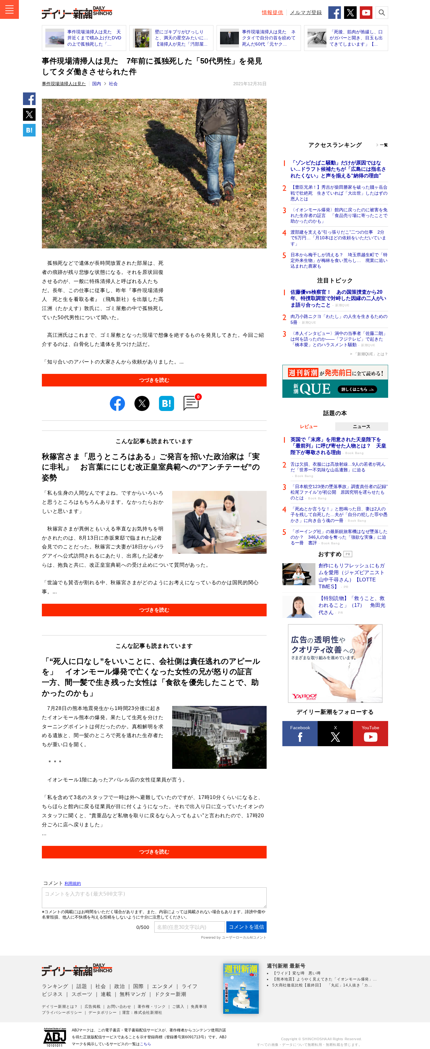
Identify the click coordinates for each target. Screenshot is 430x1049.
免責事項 (199, 1006)
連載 (106, 994)
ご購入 (178, 1006)
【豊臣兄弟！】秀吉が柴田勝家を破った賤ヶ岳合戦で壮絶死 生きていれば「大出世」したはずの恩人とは (339, 193)
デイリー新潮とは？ (60, 1006)
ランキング (55, 986)
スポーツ (82, 994)
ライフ (189, 986)
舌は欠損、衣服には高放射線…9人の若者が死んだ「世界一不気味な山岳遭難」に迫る (338, 470)
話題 (81, 986)
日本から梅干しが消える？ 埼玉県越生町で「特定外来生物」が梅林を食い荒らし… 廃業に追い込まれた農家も (339, 260)
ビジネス (52, 994)
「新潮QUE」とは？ (371, 354)
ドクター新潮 (170, 994)
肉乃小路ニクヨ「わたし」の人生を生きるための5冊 (339, 319)
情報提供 (272, 12)
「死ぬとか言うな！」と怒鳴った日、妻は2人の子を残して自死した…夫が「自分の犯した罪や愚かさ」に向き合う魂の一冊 (339, 514)
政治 (119, 986)
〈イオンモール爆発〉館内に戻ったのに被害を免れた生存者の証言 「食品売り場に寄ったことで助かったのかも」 (339, 215)
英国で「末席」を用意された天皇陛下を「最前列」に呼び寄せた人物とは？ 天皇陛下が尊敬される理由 (338, 446)
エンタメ (162, 986)
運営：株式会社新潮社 (142, 1012)
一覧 (384, 145)
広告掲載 (93, 1006)
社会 (113, 83)
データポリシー (102, 1012)
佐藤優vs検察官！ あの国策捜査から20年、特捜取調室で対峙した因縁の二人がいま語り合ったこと (338, 298)
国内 (96, 83)
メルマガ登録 (306, 12)
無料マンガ (133, 994)
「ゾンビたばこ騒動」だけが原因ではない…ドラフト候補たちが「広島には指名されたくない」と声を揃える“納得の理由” (338, 169)
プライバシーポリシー (62, 1012)
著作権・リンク (152, 1006)
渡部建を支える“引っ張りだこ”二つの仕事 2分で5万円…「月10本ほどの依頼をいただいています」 (338, 238)
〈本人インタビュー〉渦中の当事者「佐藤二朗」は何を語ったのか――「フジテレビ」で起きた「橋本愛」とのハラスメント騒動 (339, 339)
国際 (138, 986)
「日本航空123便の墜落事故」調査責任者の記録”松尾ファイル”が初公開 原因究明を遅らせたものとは (339, 492)
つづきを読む (154, 380)
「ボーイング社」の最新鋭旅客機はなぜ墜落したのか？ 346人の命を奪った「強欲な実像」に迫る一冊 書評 (339, 537)
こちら (145, 1044)
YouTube (370, 727)
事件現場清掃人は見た (64, 83)
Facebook (300, 727)
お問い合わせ (119, 1006)
